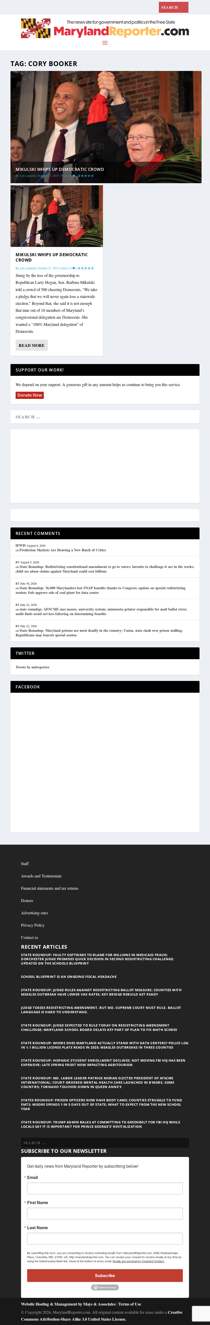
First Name (37, 1202)
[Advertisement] (105, 466)
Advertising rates (34, 912)
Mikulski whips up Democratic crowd (60, 169)
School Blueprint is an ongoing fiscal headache (69, 976)
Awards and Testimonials (41, 875)
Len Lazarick (28, 175)
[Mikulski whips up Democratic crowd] (56, 216)
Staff (25, 863)
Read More (32, 345)
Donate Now (29, 395)
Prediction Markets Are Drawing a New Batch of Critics (62, 550)
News (64, 175)
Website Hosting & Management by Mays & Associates (69, 1304)
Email (32, 1177)
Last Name (37, 1228)
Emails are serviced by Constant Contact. (138, 1261)
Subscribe (105, 1275)
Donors (27, 900)
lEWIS (21, 545)
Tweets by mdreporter (32, 667)
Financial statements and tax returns (49, 888)
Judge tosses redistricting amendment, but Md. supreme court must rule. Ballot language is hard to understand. (101, 1009)
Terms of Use (129, 1304)
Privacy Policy (33, 925)
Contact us (29, 937)
